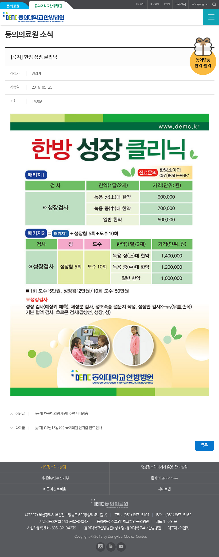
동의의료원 (41, 17)
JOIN (166, 4)
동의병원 (13, 6)
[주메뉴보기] (211, 17)
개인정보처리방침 (53, 467)
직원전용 (180, 4)
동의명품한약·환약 (203, 63)
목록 (204, 445)
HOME (140, 4)
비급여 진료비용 (54, 489)
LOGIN (154, 4)
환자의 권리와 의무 (164, 478)
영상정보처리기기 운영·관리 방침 (164, 467)
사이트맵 (164, 489)
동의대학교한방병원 (48, 6)
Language (197, 4)
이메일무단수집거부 (55, 478)
